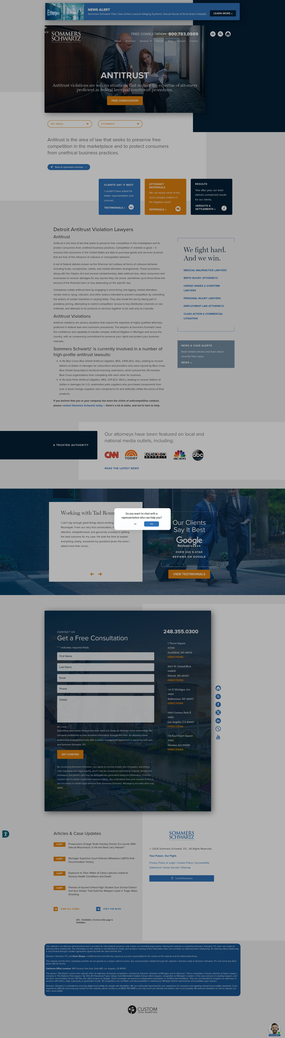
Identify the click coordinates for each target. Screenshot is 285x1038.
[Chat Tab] (142, 519)
